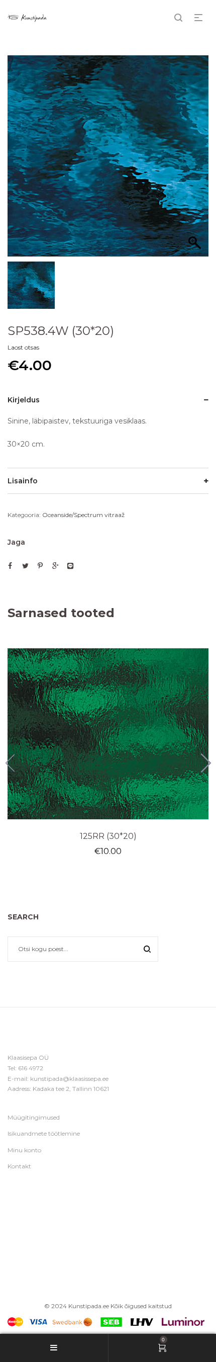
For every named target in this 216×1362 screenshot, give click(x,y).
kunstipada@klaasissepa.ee (69, 1078)
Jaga (16, 542)
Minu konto (24, 1150)
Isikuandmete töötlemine (44, 1133)
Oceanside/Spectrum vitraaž (83, 515)
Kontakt (19, 1166)
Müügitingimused (34, 1117)
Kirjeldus (24, 399)
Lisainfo (23, 480)
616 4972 (30, 1068)
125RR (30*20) (108, 836)
